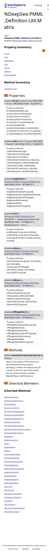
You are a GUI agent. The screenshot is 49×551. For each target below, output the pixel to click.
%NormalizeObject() (12, 454)
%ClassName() (10, 404)
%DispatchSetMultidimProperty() (17, 429)
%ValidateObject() (11, 479)
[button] (6, 95)
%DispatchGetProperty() (14, 418)
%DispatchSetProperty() (14, 433)
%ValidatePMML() (11, 483)
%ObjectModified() (12, 458)
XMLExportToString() (12, 497)
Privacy (10, 549)
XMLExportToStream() (13, 494)
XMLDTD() (8, 486)
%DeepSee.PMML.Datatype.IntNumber (21, 251)
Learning (38, 5)
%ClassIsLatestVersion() (13, 401)
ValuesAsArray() (10, 89)
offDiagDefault (10, 75)
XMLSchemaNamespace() (14, 508)
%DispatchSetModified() (14, 426)
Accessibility (36, 549)
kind (6, 64)
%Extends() (8, 436)
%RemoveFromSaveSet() (14, 468)
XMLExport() (9, 490)
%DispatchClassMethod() (14, 411)
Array (29, 100)
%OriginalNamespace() (13, 461)
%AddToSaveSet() (11, 397)
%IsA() (6, 443)
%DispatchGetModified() (14, 415)
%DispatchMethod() (12, 422)
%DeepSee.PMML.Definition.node (27, 40)
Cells (6, 57)
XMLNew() (8, 501)
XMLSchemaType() (11, 511)
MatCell (28, 141)
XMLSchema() (9, 504)
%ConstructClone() (11, 408)
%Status (7, 358)
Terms (16, 549)
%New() (7, 451)
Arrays (7, 53)
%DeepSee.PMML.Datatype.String (19, 216)
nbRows (7, 71)
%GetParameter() (11, 440)
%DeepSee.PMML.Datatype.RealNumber (22, 181)
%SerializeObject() (11, 472)
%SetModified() (10, 476)
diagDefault (9, 61)
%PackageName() (11, 465)
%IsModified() (10, 447)
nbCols (7, 68)
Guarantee (25, 549)
